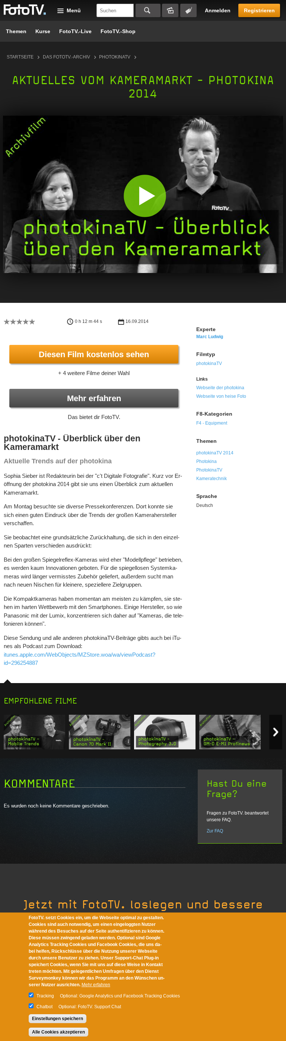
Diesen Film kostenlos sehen (94, 354)
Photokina (206, 461)
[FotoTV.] (25, 10)
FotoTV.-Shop (118, 31)
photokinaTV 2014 (214, 453)
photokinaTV (114, 57)
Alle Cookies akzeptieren (58, 1032)
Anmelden (218, 10)
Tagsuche (188, 10)
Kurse (42, 31)
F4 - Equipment (211, 423)
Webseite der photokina (220, 387)
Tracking (45, 996)
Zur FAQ (215, 831)
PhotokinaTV (209, 470)
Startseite (20, 57)
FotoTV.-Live (75, 31)
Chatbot (44, 1006)
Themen (16, 31)
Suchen (148, 10)
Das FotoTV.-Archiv (66, 57)
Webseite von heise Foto (221, 396)
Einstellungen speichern (57, 1018)
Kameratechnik (211, 478)
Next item (275, 732)
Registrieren (259, 10)
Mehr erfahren (94, 398)
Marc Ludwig (209, 336)
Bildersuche (170, 10)
